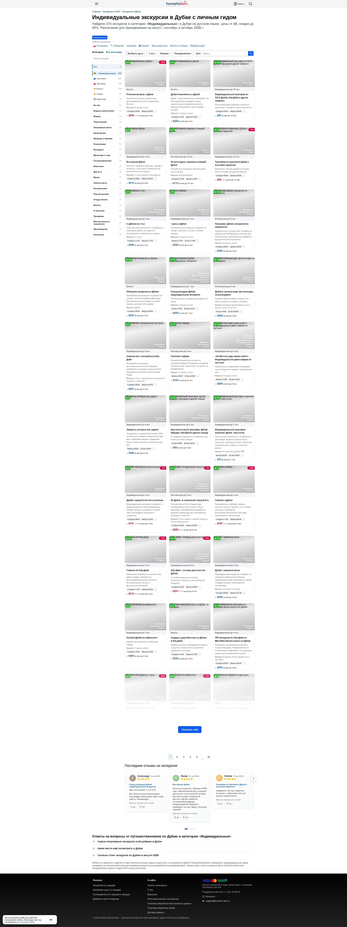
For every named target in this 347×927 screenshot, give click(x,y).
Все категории (114, 52)
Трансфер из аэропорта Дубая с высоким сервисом (232, 163)
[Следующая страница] (253, 779)
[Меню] (96, 4)
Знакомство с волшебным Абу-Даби (143, 358)
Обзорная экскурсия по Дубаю (142, 291)
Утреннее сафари (180, 356)
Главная (96, 11)
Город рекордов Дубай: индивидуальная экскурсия (185, 293)
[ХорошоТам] (177, 4)
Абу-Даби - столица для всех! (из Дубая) (188, 572)
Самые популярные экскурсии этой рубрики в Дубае (130, 887)
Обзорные (119, 45)
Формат (164, 53)
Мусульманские (160, 45)
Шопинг (145, 45)
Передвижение (182, 53)
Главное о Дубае (223, 500)
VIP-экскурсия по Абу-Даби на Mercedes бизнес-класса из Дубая (232, 639)
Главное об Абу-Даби (137, 570)
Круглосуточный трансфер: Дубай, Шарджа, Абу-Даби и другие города (189, 431)
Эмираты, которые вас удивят (142, 429)
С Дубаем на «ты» (135, 223)
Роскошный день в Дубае (140, 94)
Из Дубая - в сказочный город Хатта (190, 500)
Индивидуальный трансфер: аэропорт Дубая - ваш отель (230, 431)
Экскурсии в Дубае (131, 11)
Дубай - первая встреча (227, 570)
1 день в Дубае (178, 223)
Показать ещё (189, 729)
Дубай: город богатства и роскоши (144, 500)
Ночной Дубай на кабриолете (142, 637)
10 (208, 756)
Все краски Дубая (135, 161)
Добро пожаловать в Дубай (185, 94)
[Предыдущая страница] (126, 779)
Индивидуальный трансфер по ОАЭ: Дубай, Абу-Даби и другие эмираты (231, 97)
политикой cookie (26, 922)
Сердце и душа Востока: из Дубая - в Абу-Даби (189, 639)
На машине (102, 45)
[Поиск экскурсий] (250, 53)
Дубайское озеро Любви (141, 784)
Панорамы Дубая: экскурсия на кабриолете (231, 225)
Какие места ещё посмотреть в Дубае (120, 894)
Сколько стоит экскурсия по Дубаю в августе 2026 (128, 901)
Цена (198, 53)
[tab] (185, 874)
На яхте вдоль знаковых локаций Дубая (188, 163)
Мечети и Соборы (179, 45)
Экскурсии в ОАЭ (111, 11)
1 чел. (152, 53)
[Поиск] (250, 4)
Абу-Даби (131, 45)
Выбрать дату (135, 53)
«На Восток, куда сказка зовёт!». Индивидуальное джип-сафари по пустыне (233, 359)
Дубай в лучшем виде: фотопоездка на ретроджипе (234, 293)
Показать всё (99, 37)
